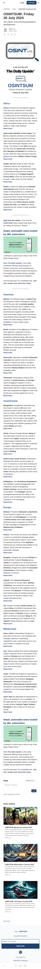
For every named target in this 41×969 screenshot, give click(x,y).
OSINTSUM (6, 9)
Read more (7, 128)
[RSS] (20, 952)
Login (22, 2)
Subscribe (31, 2)
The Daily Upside (15, 263)
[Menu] (38, 2)
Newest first (30, 780)
